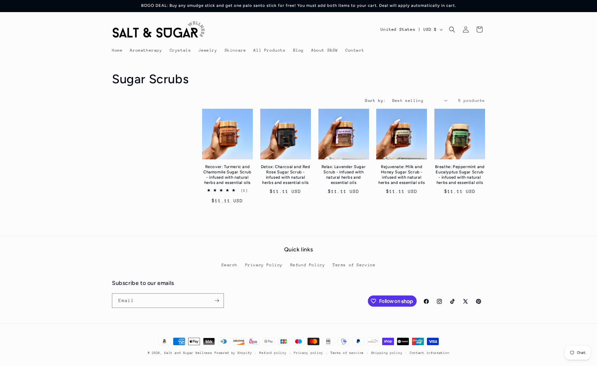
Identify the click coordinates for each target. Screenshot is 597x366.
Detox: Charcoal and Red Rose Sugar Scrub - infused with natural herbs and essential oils (285, 174)
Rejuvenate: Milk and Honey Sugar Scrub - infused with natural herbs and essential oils (401, 174)
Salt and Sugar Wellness (188, 353)
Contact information (429, 353)
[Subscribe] (217, 300)
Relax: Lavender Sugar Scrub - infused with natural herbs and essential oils (344, 174)
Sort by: (375, 100)
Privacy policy (308, 353)
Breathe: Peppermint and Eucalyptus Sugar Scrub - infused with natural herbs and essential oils (460, 174)
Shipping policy (387, 353)
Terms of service (347, 353)
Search (229, 265)
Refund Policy (307, 265)
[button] (452, 29)
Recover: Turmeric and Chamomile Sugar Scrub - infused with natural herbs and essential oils (227, 174)
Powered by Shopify (233, 353)
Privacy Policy (264, 265)
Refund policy (272, 353)
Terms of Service (354, 265)
